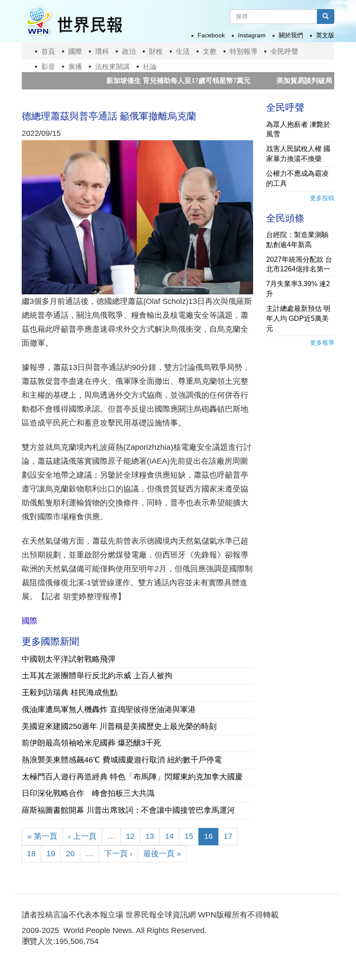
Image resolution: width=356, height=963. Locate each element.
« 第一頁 (42, 836)
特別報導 (243, 51)
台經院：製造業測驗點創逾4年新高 (297, 239)
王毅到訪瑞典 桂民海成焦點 (73, 692)
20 (70, 853)
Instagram (252, 35)
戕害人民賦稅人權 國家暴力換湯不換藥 (298, 153)
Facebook (211, 35)
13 (149, 836)
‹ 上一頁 (82, 836)
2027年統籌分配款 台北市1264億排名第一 (299, 264)
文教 (210, 51)
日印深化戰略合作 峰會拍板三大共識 (88, 793)
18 (31, 853)
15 (189, 836)
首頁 (48, 51)
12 (130, 836)
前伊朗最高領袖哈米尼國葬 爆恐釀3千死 (91, 743)
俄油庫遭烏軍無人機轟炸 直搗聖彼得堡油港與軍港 (109, 709)
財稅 (156, 51)
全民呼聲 (284, 51)
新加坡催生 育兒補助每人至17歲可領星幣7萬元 (154, 80)
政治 (129, 51)
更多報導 (322, 342)
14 (169, 836)
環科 (102, 51)
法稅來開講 (112, 66)
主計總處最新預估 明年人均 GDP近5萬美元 (298, 318)
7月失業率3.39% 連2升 (298, 288)
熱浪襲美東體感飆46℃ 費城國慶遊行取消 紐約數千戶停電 (122, 759)
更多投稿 (322, 198)
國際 (75, 51)
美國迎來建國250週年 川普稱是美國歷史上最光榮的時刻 (119, 726)
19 (50, 853)
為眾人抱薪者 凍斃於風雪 (298, 129)
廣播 (75, 66)
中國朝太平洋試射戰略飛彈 (68, 659)
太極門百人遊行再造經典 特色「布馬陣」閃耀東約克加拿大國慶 (132, 776)
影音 (48, 66)
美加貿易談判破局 (280, 80)
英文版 (325, 35)
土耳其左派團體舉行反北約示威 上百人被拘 (97, 675)
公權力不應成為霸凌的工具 (297, 178)
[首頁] (73, 21)
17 (228, 836)
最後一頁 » (162, 853)
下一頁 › (118, 853)
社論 (150, 66)
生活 (183, 51)
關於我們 (291, 35)
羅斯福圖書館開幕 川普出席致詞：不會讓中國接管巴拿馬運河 (128, 810)
